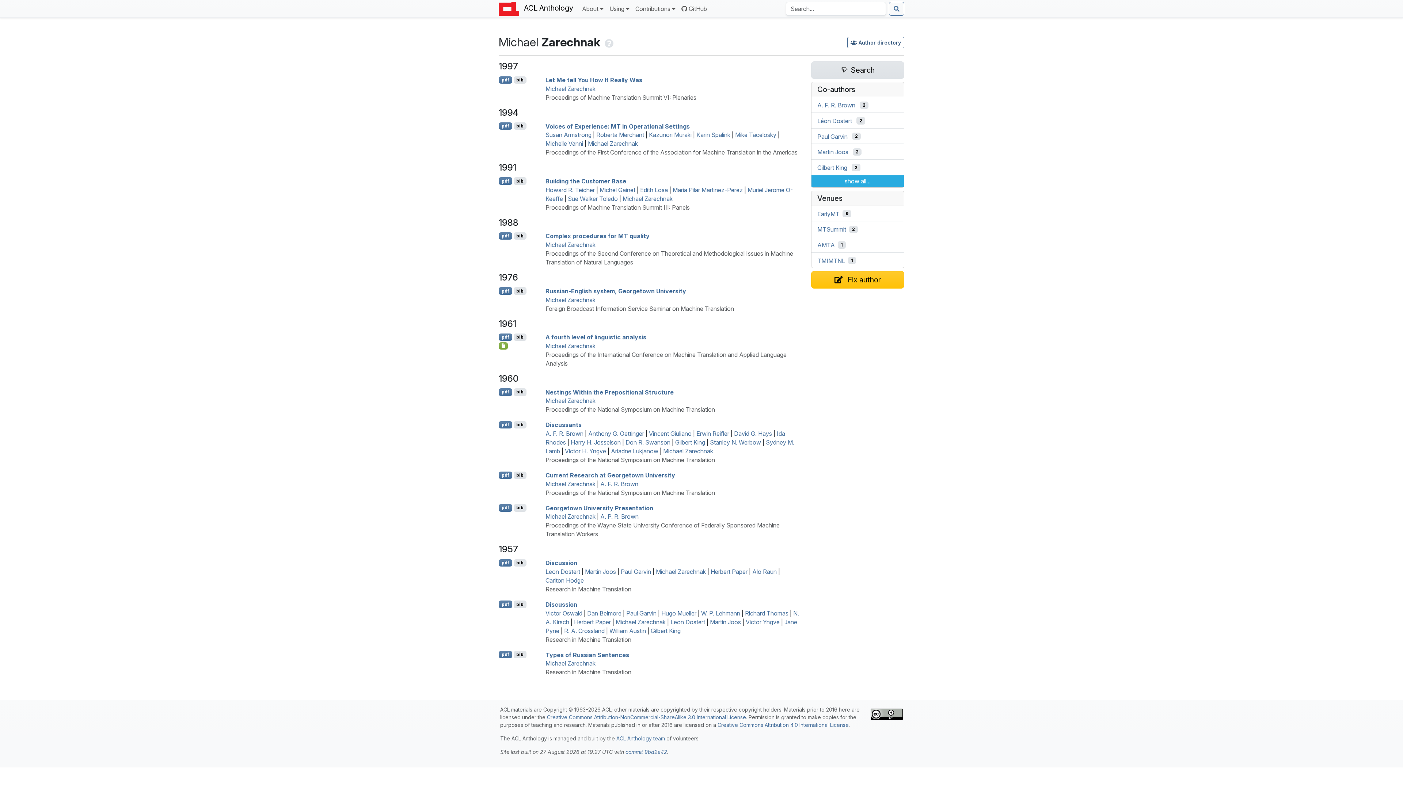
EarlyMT (828, 213)
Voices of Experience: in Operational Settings (617, 126)
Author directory (880, 42)
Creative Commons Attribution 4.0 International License (783, 725)
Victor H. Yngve (585, 451)
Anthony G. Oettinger (616, 433)
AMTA (826, 245)
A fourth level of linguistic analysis (595, 337)
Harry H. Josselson (596, 442)
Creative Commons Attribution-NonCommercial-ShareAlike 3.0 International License (646, 717)
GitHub (698, 8)
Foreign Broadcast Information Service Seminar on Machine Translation (639, 308)
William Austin (627, 630)
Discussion (561, 563)
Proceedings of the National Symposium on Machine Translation (630, 409)
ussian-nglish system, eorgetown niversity (615, 291)
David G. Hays (753, 433)
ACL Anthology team (640, 738)
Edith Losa (654, 190)
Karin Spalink (713, 134)
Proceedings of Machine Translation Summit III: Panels (617, 207)
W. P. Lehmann (720, 613)
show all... (858, 181)
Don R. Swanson (648, 442)
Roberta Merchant (620, 134)
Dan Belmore (604, 613)
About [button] (590, 8)
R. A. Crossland (584, 630)
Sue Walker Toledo (593, 198)
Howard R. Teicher (570, 190)
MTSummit (831, 229)
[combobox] (836, 9)
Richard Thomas (766, 613)
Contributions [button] (652, 8)
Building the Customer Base (585, 181)
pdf (505, 80)
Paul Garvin (636, 571)
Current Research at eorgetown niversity (610, 475)
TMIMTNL (831, 260)
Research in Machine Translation (588, 589)
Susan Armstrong (568, 134)
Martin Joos (600, 571)
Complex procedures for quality (597, 236)
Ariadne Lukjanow (634, 451)
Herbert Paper (729, 571)
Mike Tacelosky (755, 134)
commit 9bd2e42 (646, 752)
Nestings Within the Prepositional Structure (609, 392)
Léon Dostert (834, 121)
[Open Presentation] (503, 346)
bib (520, 80)
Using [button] (616, 8)
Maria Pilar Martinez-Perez (708, 190)
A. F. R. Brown (564, 433)
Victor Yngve (763, 622)
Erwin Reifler (712, 433)
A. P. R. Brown (619, 516)
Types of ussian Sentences (587, 654)
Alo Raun (764, 571)
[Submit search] (896, 9)
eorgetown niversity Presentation (599, 507)
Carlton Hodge (564, 580)
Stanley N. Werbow (735, 442)
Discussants (563, 424)
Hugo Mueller (678, 613)
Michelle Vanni (564, 143)
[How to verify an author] (608, 42)
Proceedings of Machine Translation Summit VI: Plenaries (620, 97)
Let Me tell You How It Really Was (593, 80)
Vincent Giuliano (670, 433)
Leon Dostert (562, 571)
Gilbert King (690, 442)
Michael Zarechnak (570, 88)
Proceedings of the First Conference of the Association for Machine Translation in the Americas (671, 152)
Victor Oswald (563, 613)
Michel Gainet (617, 190)
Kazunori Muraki (670, 134)
